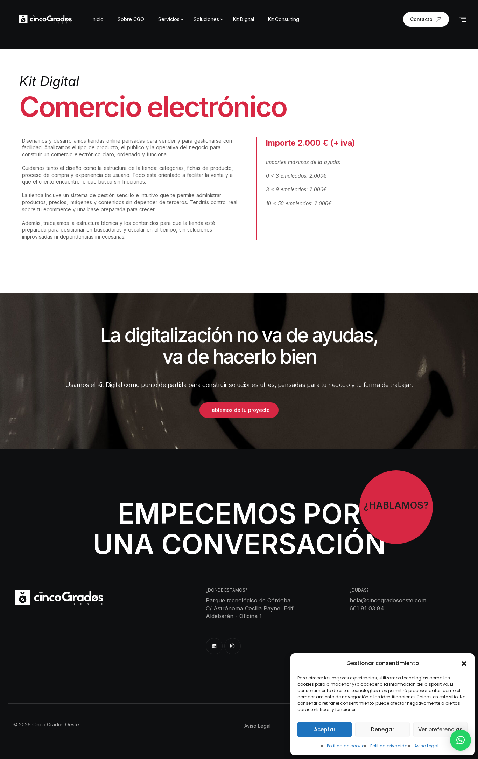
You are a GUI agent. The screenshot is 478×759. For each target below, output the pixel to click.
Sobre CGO (131, 19)
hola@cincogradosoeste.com (388, 600)
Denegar (382, 729)
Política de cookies (347, 746)
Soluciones (206, 19)
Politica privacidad (390, 746)
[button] (464, 663)
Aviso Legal (426, 746)
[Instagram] (232, 646)
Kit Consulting (283, 19)
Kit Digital (243, 19)
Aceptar (325, 729)
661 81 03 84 (367, 608)
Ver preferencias (440, 729)
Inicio (98, 19)
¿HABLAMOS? (396, 505)
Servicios (169, 19)
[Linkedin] (214, 646)
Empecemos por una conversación (239, 529)
